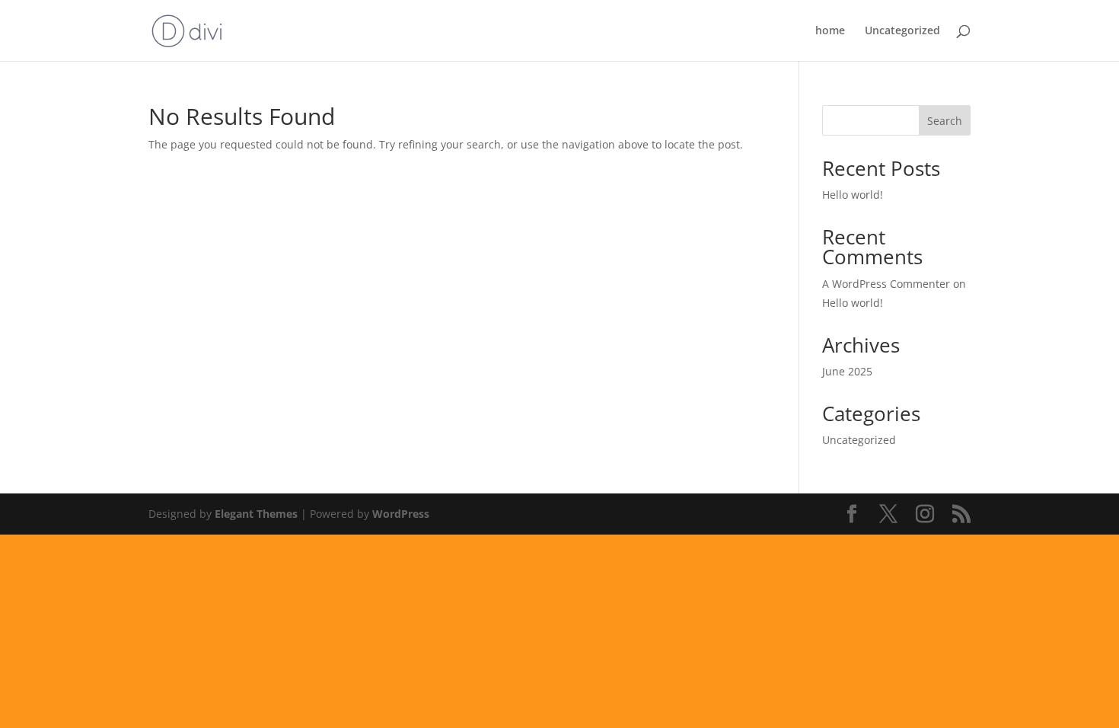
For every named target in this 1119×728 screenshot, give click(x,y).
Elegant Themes (256, 513)
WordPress (400, 513)
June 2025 (847, 371)
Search (944, 120)
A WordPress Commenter (886, 283)
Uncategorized (902, 31)
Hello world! (852, 194)
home (830, 31)
